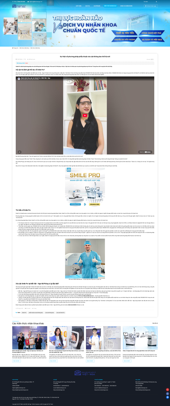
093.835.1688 (138, 385)
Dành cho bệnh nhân (126, 6)
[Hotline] (167, 389)
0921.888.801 (113, 385)
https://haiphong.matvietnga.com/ (20, 390)
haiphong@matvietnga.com (18, 387)
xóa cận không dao (49, 312)
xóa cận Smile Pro (60, 312)
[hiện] (26, 63)
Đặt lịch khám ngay (151, 6)
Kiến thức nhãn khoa (110, 6)
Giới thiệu (78, 6)
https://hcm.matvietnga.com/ (101, 390)
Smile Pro (24, 312)
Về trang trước (19, 308)
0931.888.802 (105, 385)
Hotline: (19, 1)
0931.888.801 (97, 385)
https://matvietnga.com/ (59, 390)
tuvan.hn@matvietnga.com (59, 387)
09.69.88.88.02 (65, 385)
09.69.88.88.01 (57, 385)
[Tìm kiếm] (156, 1)
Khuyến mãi (97, 6)
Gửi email (28, 308)
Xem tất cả (155, 323)
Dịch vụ (87, 6)
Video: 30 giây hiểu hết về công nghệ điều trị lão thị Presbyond (102, 350)
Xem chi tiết (16, 361)
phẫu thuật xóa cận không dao (36, 312)
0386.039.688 (15, 385)
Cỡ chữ (148, 59)
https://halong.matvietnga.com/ (142, 390)
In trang (34, 308)
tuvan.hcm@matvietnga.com (101, 387)
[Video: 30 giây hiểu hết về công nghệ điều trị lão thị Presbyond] (103, 337)
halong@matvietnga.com (141, 387)
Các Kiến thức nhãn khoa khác (28, 323)
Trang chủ (16, 48)
